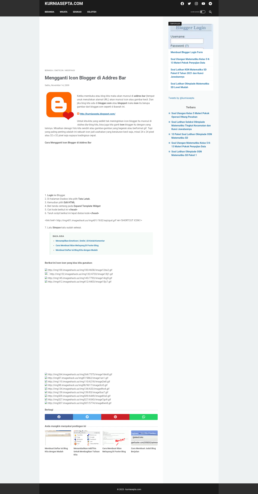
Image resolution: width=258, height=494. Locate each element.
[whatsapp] (143, 417)
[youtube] (203, 3)
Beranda (49, 12)
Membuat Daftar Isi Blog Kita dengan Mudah (77, 250)
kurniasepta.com (64, 3)
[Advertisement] (101, 43)
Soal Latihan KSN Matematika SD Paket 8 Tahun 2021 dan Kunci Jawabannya (188, 73)
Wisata (63, 12)
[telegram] (210, 3)
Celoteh (91, 12)
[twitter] (189, 3)
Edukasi (77, 12)
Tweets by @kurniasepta (181, 98)
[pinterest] (115, 417)
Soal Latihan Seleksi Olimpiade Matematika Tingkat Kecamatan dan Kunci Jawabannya (191, 126)
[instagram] (196, 3)
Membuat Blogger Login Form (187, 52)
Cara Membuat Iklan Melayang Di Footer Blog (77, 245)
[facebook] (182, 3)
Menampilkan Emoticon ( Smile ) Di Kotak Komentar (80, 241)
